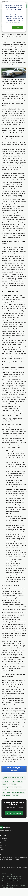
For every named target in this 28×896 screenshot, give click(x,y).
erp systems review (20, 789)
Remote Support (17, 880)
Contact (2, 849)
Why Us (2, 843)
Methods (5, 827)
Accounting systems (7, 787)
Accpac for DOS (6, 795)
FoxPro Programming (7, 878)
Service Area (5, 887)
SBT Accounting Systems (18, 792)
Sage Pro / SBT (5, 876)
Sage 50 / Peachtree (16, 876)
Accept (17, 27)
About (13, 885)
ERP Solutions (3, 838)
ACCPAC (13, 781)
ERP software (13, 784)
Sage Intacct (15, 795)
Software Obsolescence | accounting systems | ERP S (13, 778)
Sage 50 (4, 789)
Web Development (6, 885)
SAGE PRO (19, 781)
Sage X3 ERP (18, 787)
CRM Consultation (20, 883)
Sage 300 (4, 784)
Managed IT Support (7, 880)
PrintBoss (11, 883)
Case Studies (3, 845)
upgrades (11, 789)
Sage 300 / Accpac (14, 874)
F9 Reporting (5, 883)
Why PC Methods (20, 885)
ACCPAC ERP (5, 781)
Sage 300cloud (6, 792)
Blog (1, 847)
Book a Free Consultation (14, 813)
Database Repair (17, 878)
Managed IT (3, 840)
